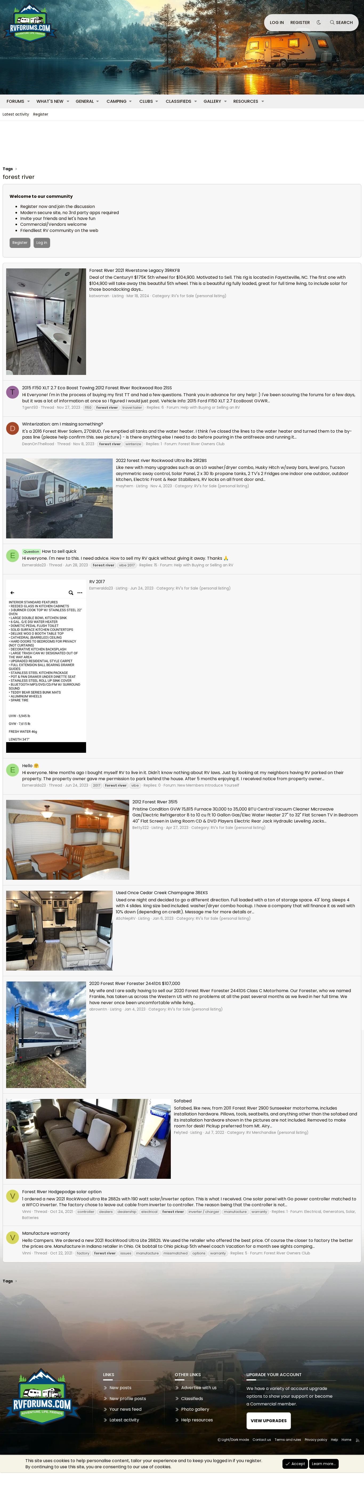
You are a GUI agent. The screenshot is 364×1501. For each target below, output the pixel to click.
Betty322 (140, 827)
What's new (50, 101)
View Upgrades (269, 1421)
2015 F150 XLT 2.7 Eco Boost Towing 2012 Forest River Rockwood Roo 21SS (97, 388)
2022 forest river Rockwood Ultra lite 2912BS (161, 460)
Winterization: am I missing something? (62, 424)
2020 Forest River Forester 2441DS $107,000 (134, 983)
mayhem (124, 486)
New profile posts (128, 1399)
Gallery (212, 101)
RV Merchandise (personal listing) (277, 1132)
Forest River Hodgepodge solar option (62, 1192)
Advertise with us (199, 1388)
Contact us (262, 1439)
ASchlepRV (125, 918)
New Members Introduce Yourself (208, 785)
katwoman (99, 295)
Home (346, 1439)
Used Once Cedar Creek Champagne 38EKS (162, 893)
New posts (120, 1388)
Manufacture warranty (46, 1233)
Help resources (197, 1420)
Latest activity (16, 114)
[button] (29, 101)
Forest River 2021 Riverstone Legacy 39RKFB (134, 270)
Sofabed (183, 1101)
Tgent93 (30, 407)
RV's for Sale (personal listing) (199, 295)
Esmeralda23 (34, 565)
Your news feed (125, 1409)
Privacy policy (316, 1439)
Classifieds (178, 101)
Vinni (26, 1211)
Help (334, 1439)
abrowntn (98, 1009)
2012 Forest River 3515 (154, 802)
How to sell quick (49, 551)
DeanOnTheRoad (38, 444)
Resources (245, 101)
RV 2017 (97, 582)
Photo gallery (195, 1409)
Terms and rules (288, 1439)
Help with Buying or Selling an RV (210, 407)
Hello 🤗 (30, 766)
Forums (15, 101)
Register (40, 114)
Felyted (181, 1132)
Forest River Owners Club (202, 444)
